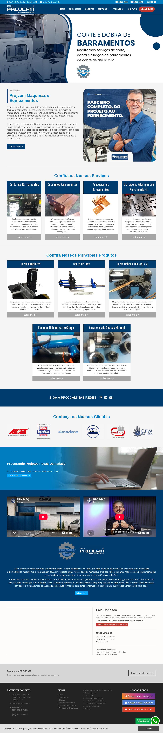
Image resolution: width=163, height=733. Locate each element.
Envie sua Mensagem (142, 672)
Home (62, 9)
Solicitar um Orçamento (19, 475)
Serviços (102, 9)
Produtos (118, 9)
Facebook (140, 702)
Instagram (140, 696)
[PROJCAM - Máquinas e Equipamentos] (22, 9)
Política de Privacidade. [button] (97, 728)
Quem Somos (75, 9)
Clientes (89, 9)
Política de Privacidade (92, 706)
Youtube (140, 709)
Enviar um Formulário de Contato (112, 624)
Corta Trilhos (89, 695)
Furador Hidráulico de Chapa (95, 701)
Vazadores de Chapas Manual (95, 704)
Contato (132, 9)
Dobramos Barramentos (67, 705)
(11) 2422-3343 (136, 2)
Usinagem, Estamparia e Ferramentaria (98, 690)
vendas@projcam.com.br (51, 2)
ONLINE (147, 9)
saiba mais (24, 236)
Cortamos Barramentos (67, 703)
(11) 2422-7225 (121, 2)
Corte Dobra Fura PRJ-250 (94, 698)
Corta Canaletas (90, 693)
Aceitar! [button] (148, 729)
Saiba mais (15, 146)
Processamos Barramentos (68, 708)
